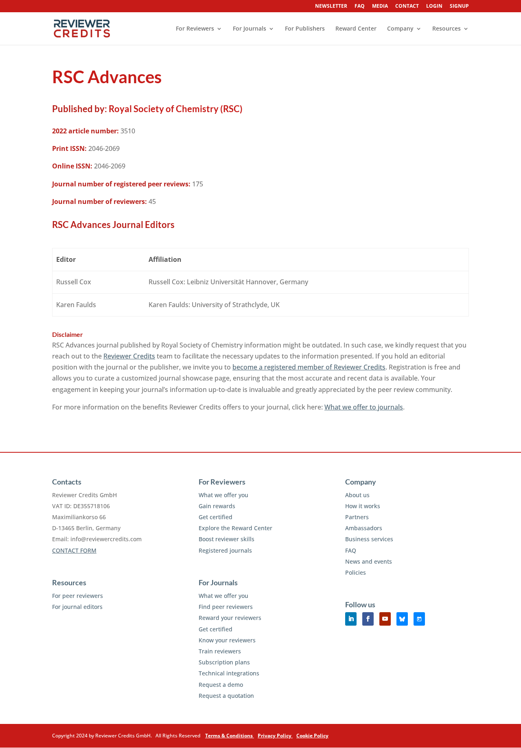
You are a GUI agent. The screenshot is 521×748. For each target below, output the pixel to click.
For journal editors (77, 607)
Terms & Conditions (229, 735)
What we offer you (223, 495)
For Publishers (305, 29)
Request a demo (221, 684)
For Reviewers (195, 29)
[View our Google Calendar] (419, 619)
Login (434, 6)
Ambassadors (363, 528)
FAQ (360, 6)
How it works (362, 506)
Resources (446, 29)
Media (380, 6)
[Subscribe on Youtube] (385, 619)
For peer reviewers (77, 596)
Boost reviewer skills (226, 539)
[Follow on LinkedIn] (351, 619)
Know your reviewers (227, 640)
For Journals (249, 29)
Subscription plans (224, 662)
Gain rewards (217, 506)
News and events (368, 561)
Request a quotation (226, 695)
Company (400, 29)
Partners (357, 517)
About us (357, 495)
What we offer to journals (363, 407)
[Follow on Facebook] (368, 619)
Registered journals (225, 550)
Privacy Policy (275, 735)
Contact (407, 6)
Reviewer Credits (129, 356)
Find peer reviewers (226, 607)
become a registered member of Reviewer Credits (308, 367)
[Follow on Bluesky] (402, 619)
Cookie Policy (312, 735)
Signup (459, 6)
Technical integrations (229, 673)
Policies (355, 572)
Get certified (215, 517)
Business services (369, 539)
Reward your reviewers (230, 618)
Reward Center (356, 29)
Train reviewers (220, 651)
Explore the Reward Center (235, 528)
